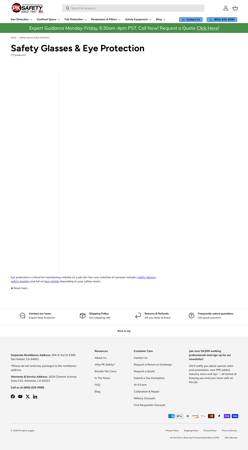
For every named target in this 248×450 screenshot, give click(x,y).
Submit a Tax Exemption (149, 378)
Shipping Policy (191, 430)
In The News (102, 378)
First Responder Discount (149, 405)
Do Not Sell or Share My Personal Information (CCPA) (194, 437)
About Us (100, 357)
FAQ (97, 384)
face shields (51, 281)
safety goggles (20, 281)
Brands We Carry (106, 371)
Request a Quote (144, 371)
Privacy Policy (172, 430)
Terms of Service (229, 430)
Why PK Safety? (105, 364)
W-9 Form (140, 384)
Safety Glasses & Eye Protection (34, 38)
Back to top (124, 330)
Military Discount (144, 398)
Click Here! (208, 28)
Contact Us (141, 357)
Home (14, 38)
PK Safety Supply (26, 430)
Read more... (20, 288)
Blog (97, 391)
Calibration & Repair (146, 391)
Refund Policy (210, 430)
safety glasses (146, 277)
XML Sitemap (231, 437)
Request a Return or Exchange (153, 364)
